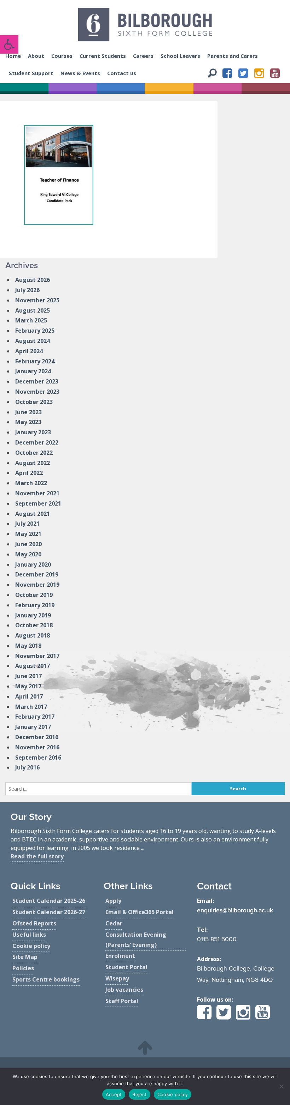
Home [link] (13, 55)
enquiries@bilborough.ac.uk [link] (235, 910)
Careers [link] (143, 55)
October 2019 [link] (34, 595)
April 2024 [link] (29, 351)
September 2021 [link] (38, 503)
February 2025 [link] (34, 330)
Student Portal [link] (126, 967)
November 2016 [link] (37, 747)
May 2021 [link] (28, 534)
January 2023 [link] (33, 432)
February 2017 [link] (34, 716)
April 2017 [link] (29, 696)
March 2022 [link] (31, 483)
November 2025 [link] (37, 300)
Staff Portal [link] (121, 1001)
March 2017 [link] (31, 707)
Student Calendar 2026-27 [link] (48, 912)
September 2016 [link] (38, 757)
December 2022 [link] (36, 442)
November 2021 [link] (37, 493)
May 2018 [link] (28, 646)
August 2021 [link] (32, 514)
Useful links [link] (29, 934)
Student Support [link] (31, 73)
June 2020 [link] (28, 544)
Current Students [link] (103, 55)
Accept (114, 1094)
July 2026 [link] (27, 290)
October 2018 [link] (34, 625)
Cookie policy (172, 1094)
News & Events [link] (80, 73)
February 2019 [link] (34, 605)
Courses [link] (61, 55)
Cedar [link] (113, 923)
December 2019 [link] (36, 574)
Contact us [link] (121, 73)
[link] (9, 44)
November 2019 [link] (37, 584)
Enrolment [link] (120, 956)
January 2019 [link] (33, 615)
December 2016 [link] (36, 737)
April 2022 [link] (29, 473)
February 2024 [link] (34, 361)
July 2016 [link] (27, 767)
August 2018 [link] (32, 635)
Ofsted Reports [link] (34, 923)
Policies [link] (23, 968)
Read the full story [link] (37, 856)
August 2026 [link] (32, 280)
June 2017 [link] (28, 676)
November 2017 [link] (37, 656)
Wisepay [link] (117, 978)
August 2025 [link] (32, 310)
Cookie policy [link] (31, 946)
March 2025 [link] (31, 320)
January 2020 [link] (33, 564)
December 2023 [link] (36, 381)
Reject (139, 1094)
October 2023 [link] (34, 402)
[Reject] (281, 1086)
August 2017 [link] (32, 666)
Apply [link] (113, 901)
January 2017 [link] (33, 727)
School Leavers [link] (180, 55)
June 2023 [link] (28, 412)
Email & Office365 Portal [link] (139, 912)
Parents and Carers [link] (232, 55)
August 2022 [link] (32, 463)
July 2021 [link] (27, 523)
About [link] (36, 55)
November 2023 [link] (37, 391)
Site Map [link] (24, 957)
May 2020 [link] (28, 554)
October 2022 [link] (34, 453)
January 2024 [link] (33, 371)
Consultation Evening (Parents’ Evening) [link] (135, 940)
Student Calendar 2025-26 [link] (48, 901)
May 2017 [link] (28, 686)
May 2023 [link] (28, 422)
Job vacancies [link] (124, 990)
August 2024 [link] (32, 341)
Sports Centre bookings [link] (46, 979)
